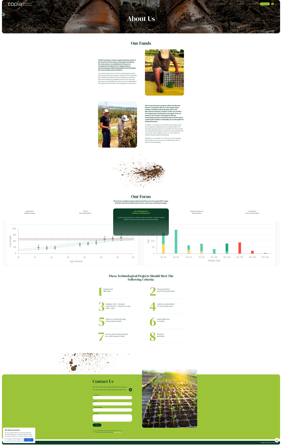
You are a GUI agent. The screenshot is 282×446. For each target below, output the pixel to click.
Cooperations (241, 4)
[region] (19, 435)
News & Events (252, 4)
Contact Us (265, 4)
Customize (9, 439)
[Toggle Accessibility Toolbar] (3, 14)
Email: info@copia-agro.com (116, 389)
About (221, 4)
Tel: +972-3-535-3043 (99, 389)
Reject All (19, 439)
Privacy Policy (117, 432)
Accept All (28, 439)
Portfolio (231, 4)
